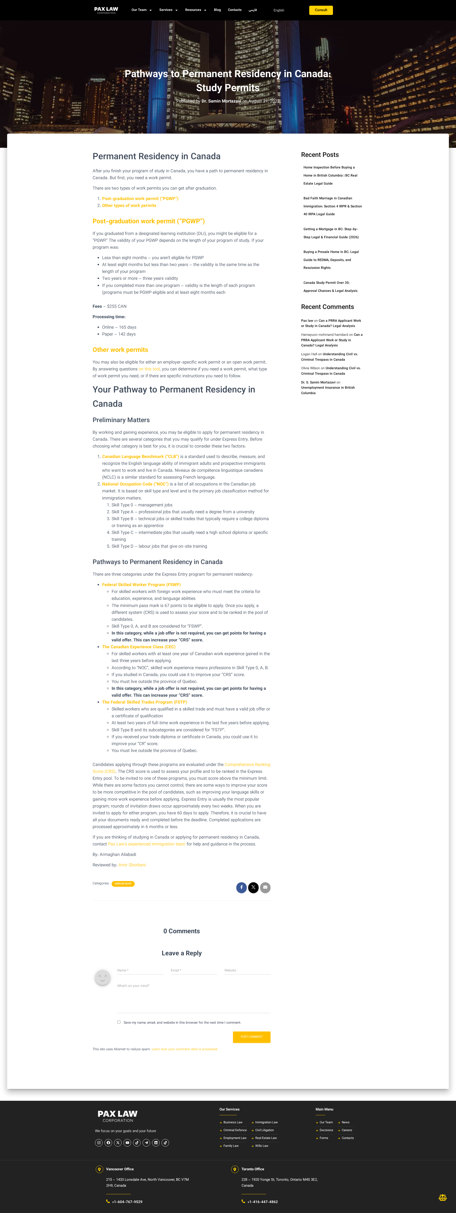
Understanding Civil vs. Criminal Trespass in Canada (329, 357)
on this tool (149, 369)
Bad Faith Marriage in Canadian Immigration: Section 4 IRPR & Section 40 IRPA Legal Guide (333, 206)
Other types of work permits (129, 206)
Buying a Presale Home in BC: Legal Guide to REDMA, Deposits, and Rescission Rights (331, 260)
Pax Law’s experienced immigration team (146, 844)
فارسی (253, 10)
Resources (193, 10)
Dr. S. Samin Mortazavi (318, 382)
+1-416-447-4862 (262, 1202)
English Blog (123, 884)
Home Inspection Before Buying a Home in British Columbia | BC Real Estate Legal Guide (330, 175)
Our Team (139, 10)
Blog (217, 10)
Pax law (307, 321)
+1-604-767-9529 (127, 1202)
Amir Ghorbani (132, 865)
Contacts (235, 10)
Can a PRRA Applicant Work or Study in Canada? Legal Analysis (331, 323)
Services (165, 10)
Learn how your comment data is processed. (185, 1049)
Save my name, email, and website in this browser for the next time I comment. (182, 1023)
